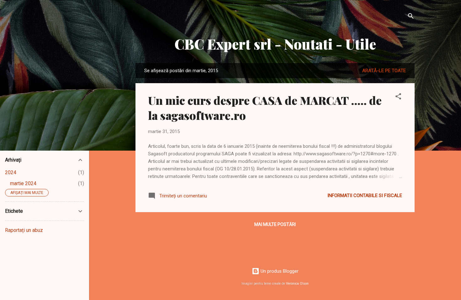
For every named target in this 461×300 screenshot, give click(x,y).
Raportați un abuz (24, 230)
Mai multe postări (275, 224)
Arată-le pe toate (384, 70)
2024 (10, 172)
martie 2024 (23, 183)
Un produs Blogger (279, 271)
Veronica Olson (297, 283)
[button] (398, 97)
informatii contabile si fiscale (364, 195)
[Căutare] (411, 17)
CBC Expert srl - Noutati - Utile (275, 44)
